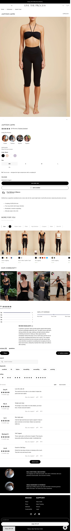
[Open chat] (65, 527)
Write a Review (64, 353)
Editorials (27, 506)
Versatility (36, 369)
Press (26, 504)
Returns (38, 506)
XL (13, 168)
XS (9, 163)
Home (2, 9)
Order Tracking (40, 504)
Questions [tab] (12, 348)
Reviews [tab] (3, 348)
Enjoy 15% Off (35, 524)
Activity (52, 369)
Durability (26, 369)
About (26, 501)
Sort (55, 384)
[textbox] (19, 362)
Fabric (18, 369)
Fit (11, 369)
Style (44, 369)
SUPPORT (40, 498)
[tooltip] (32, 326)
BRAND (28, 498)
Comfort (4, 369)
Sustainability (28, 509)
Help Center (39, 501)
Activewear (9, 9)
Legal (37, 509)
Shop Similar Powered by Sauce (7, 220)
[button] (5, 139)
